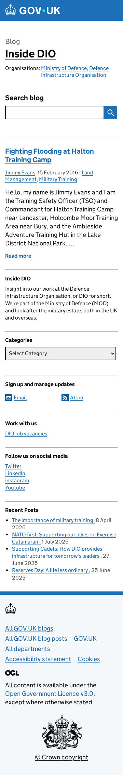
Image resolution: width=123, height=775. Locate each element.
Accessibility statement (38, 659)
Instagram (17, 480)
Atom (76, 397)
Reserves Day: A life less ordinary (50, 570)
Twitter (13, 466)
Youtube (15, 487)
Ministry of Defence (64, 68)
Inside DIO (30, 54)
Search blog (24, 98)
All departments (27, 649)
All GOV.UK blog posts (36, 638)
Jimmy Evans (20, 172)
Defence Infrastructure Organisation (75, 71)
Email (20, 397)
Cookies (89, 659)
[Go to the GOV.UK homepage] (32, 10)
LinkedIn (15, 473)
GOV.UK (85, 638)
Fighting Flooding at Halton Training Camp (49, 155)
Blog (12, 41)
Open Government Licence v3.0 (49, 694)
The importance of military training (52, 520)
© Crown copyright (61, 757)
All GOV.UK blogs (29, 628)
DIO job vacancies (26, 433)
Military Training (58, 179)
